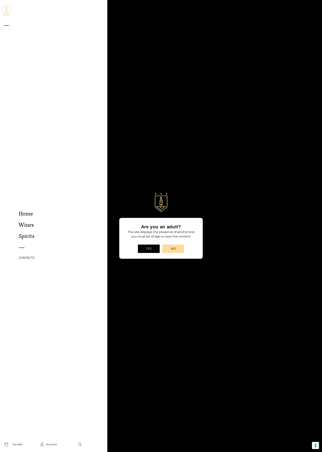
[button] (80, 444)
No (173, 248)
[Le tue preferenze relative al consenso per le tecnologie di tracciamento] (315, 445)
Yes (149, 248)
